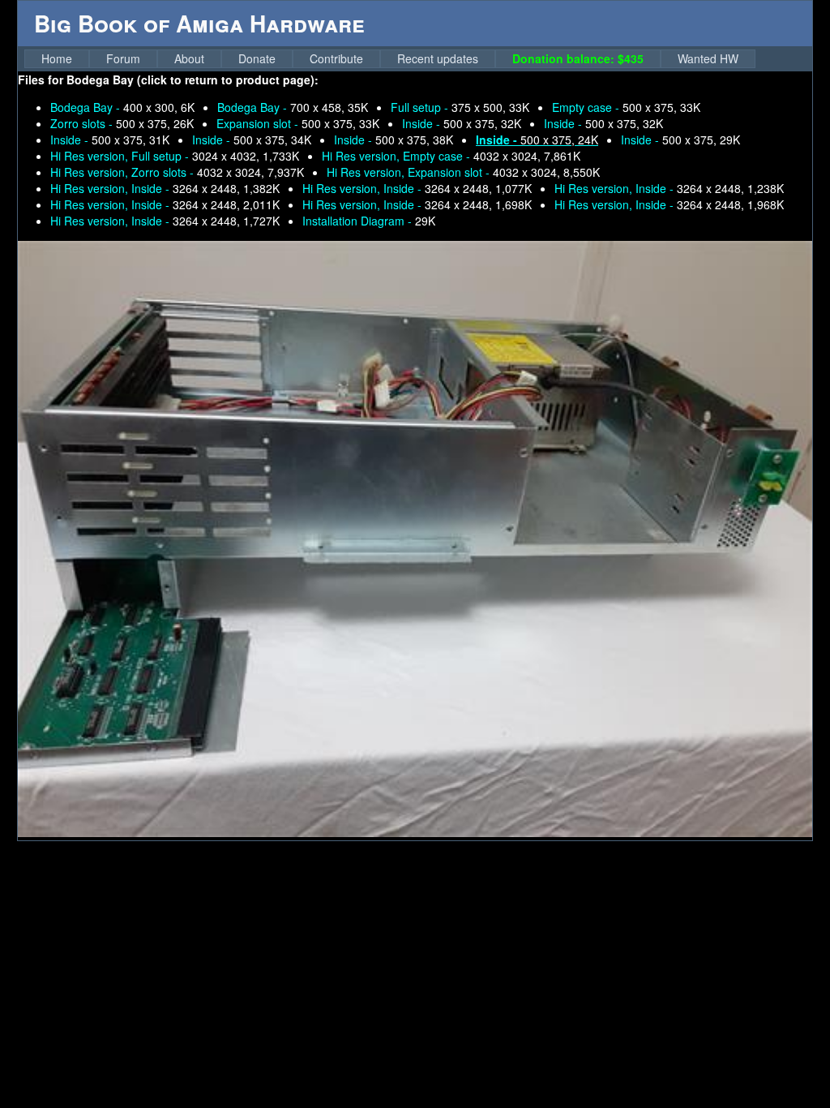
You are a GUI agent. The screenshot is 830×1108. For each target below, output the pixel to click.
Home (56, 58)
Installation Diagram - (368, 221)
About (189, 58)
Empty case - (626, 107)
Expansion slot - (297, 123)
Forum (123, 58)
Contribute (336, 58)
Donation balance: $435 (578, 58)
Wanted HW (708, 58)
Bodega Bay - (122, 107)
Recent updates (437, 58)
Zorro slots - (122, 123)
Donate (257, 58)
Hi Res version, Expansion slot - (463, 172)
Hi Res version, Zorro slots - (177, 172)
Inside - (461, 123)
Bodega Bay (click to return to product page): (192, 79)
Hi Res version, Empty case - (451, 156)
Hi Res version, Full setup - (174, 156)
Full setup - (460, 107)
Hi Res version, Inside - (165, 188)
